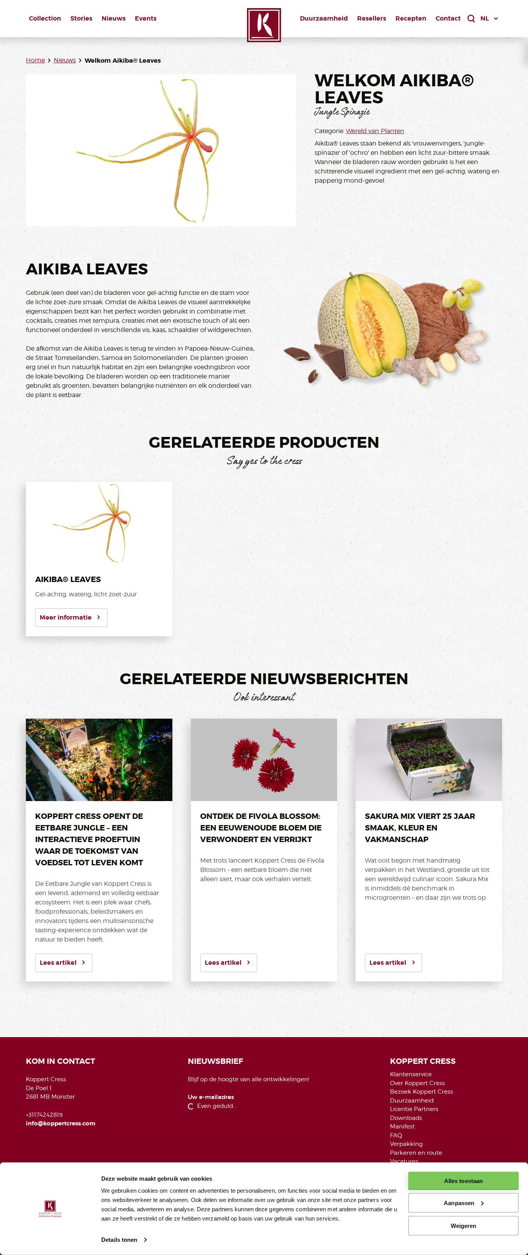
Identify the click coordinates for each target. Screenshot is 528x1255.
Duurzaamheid (324, 18)
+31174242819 (44, 1114)
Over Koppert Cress (417, 1083)
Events (146, 18)
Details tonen (119, 1239)
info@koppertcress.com (60, 1123)
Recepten (410, 18)
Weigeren (464, 1225)
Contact (448, 18)
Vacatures (404, 1161)
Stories (81, 18)
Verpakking (406, 1143)
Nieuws (114, 18)
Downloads (406, 1118)
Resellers (371, 18)
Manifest (402, 1126)
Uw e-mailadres (211, 1097)
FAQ (396, 1135)
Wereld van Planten (375, 131)
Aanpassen (459, 1203)
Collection (45, 18)
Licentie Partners (414, 1109)
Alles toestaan (463, 1181)
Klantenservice (411, 1074)
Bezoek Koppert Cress (421, 1091)
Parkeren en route (416, 1152)
